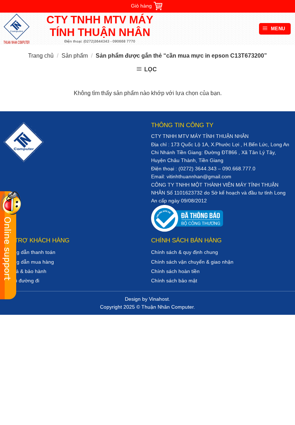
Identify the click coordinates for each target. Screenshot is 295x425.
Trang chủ (41, 56)
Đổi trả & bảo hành (25, 271)
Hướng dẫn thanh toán (29, 252)
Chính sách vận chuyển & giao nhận (192, 262)
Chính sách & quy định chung (184, 252)
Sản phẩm (75, 56)
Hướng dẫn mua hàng (29, 262)
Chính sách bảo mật (174, 280)
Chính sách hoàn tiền (175, 271)
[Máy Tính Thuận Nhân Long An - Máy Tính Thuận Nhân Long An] (20, 29)
